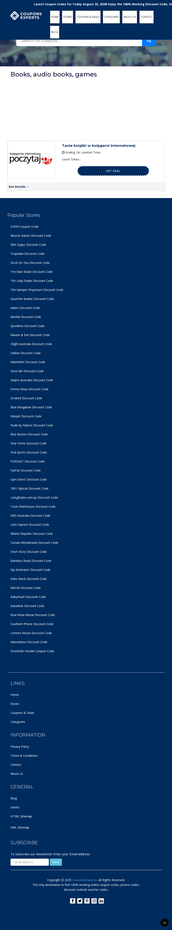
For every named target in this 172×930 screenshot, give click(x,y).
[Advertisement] (86, 109)
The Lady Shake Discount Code (31, 281)
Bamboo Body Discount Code (30, 561)
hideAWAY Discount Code (27, 362)
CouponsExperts (84, 880)
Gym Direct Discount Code (28, 479)
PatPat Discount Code (25, 470)
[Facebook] (72, 901)
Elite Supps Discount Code (28, 245)
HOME (55, 17)
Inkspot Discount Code (26, 416)
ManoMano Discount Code (28, 642)
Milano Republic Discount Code (31, 534)
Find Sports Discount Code (28, 452)
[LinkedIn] (101, 901)
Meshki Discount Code (25, 317)
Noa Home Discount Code (28, 443)
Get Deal (113, 171)
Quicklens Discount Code (27, 326)
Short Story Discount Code (28, 552)
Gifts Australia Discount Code (30, 516)
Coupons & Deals (22, 713)
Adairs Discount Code (25, 308)
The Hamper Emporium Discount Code (36, 290)
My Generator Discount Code (30, 570)
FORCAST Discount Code (27, 461)
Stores (14, 704)
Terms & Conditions (24, 756)
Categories (17, 722)
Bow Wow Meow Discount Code (32, 615)
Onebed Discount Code (26, 398)
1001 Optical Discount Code (29, 488)
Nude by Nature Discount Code (31, 425)
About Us (16, 774)
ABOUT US (129, 17)
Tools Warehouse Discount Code (33, 506)
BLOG (54, 32)
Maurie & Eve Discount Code (30, 335)
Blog (13, 798)
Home (14, 695)
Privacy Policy (19, 747)
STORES (67, 17)
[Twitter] (79, 901)
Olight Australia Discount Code (31, 344)
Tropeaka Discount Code (27, 254)
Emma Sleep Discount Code (29, 389)
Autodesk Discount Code (27, 606)
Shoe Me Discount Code (27, 371)
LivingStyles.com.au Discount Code (34, 497)
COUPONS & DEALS (88, 17)
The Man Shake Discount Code (31, 272)
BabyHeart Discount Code (28, 597)
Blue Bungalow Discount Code (31, 407)
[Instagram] (94, 901)
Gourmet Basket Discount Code (32, 299)
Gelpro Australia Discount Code (31, 380)
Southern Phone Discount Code (31, 624)
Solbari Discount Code (25, 353)
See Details (17, 187)
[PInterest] (87, 901)
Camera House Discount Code (31, 633)
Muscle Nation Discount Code (30, 236)
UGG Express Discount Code (29, 525)
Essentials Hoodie (22, 651)
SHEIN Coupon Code (24, 227)
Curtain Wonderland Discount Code (34, 543)
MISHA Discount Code (25, 588)
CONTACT (146, 17)
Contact (15, 765)
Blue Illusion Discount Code (29, 434)
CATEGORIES (111, 17)
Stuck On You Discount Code (30, 263)
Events (15, 807)
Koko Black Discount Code (28, 579)
